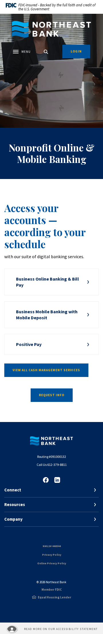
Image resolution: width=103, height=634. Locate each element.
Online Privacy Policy (51, 563)
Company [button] (13, 519)
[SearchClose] (46, 51)
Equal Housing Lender (54, 597)
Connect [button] (12, 490)
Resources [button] (14, 504)
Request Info (51, 395)
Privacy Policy (51, 555)
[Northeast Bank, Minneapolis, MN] (51, 29)
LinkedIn (57, 480)
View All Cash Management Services (46, 370)
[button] (51, 282)
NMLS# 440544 (52, 546)
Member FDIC (51, 590)
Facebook (46, 480)
